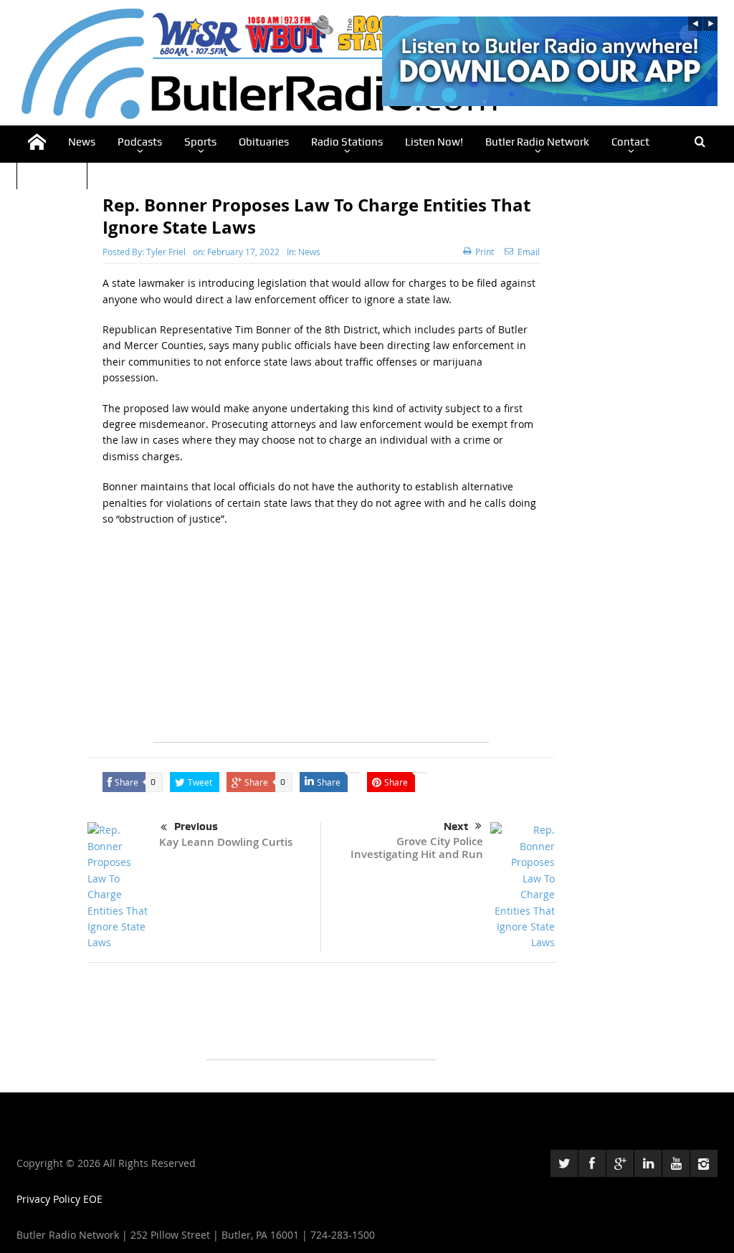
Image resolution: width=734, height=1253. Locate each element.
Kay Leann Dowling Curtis (225, 841)
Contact (630, 141)
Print (484, 251)
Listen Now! (434, 141)
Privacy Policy (49, 1199)
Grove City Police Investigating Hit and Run (417, 848)
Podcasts (140, 141)
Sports (200, 141)
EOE (93, 1199)
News (81, 141)
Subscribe (52, 173)
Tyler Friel (166, 251)
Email (529, 251)
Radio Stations (347, 141)
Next (456, 826)
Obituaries (264, 141)
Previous (196, 826)
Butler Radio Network (537, 141)
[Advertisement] (321, 641)
